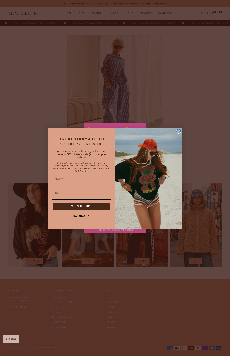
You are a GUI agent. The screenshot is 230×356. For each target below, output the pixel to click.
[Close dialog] (179, 131)
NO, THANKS (81, 216)
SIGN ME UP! (81, 206)
